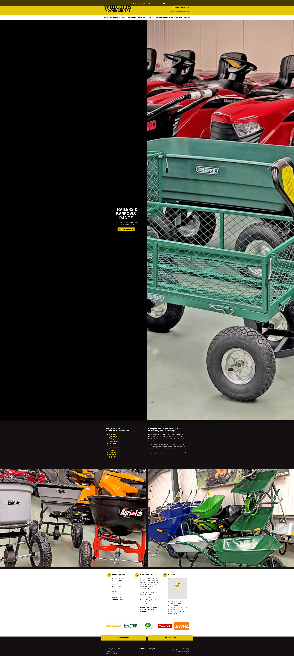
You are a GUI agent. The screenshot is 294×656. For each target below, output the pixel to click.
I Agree (162, 3)
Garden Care (142, 17)
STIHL (123, 17)
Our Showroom (115, 17)
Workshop (178, 17)
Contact (187, 17)
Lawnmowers (132, 17)
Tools (151, 17)
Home (106, 17)
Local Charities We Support (164, 17)
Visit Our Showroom (126, 352)
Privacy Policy (155, 3)
